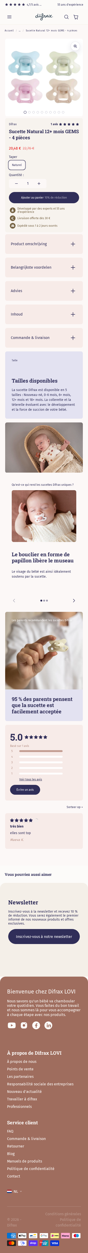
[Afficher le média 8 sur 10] (55, 112)
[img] (21, 821)
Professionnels (19, 1106)
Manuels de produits (24, 1161)
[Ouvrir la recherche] (66, 17)
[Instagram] (24, 1025)
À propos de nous (21, 1061)
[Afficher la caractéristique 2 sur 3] (44, 601)
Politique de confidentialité (30, 1168)
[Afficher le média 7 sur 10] (50, 112)
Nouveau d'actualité (24, 1091)
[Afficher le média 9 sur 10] (59, 112)
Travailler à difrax (22, 1099)
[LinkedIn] (48, 1025)
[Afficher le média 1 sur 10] (24, 112)
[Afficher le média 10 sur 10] (63, 112)
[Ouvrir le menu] (9, 17)
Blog (11, 1153)
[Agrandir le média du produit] (75, 46)
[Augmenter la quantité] (39, 183)
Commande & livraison (26, 1138)
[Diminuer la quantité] (16, 183)
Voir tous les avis (30, 779)
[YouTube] (11, 1025)
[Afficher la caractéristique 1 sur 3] (41, 601)
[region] (44, 549)
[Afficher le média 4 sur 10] (38, 112)
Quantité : (16, 175)
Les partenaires (20, 1076)
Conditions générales (63, 1214)
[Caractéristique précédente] (14, 600)
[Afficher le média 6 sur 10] (46, 112)
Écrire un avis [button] (25, 789)
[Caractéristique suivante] (74, 600)
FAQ (10, 1131)
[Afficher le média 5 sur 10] (42, 112)
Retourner (15, 1146)
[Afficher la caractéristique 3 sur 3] (47, 601)
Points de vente (20, 1069)
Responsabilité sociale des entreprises (40, 1084)
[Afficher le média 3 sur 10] (33, 112)
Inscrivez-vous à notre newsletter (44, 936)
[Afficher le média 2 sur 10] (29, 112)
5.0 (16, 737)
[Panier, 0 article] (75, 17)
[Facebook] (36, 1025)
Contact (13, 1176)
